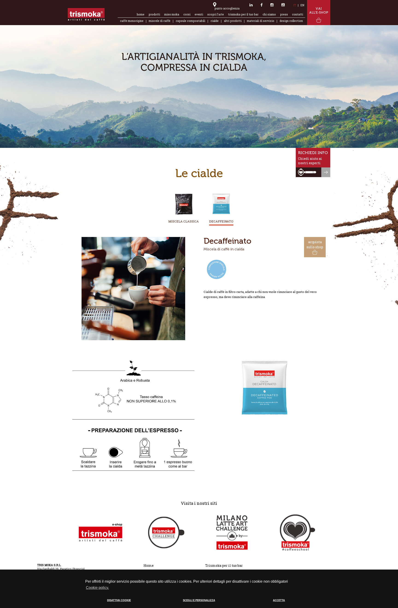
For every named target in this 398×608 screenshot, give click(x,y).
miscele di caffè (159, 21)
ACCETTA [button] (279, 600)
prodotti (154, 14)
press (284, 14)
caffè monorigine (131, 21)
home (140, 14)
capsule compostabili (190, 21)
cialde (215, 21)
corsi (186, 14)
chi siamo (269, 14)
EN (302, 5)
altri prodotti (233, 21)
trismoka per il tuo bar (243, 14)
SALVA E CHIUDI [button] (299, 604)
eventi (199, 14)
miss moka (171, 14)
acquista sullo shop (315, 244)
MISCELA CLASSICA (183, 221)
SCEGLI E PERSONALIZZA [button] (199, 600)
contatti (297, 14)
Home (148, 565)
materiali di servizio (260, 21)
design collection (291, 21)
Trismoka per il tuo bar (224, 565)
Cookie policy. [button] (97, 588)
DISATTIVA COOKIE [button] (119, 600)
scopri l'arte (215, 14)
